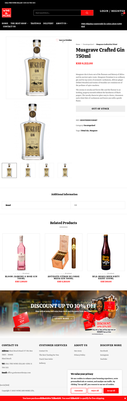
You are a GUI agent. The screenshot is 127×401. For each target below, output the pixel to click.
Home (78, 44)
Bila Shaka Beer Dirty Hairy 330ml (106, 277)
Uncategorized (88, 44)
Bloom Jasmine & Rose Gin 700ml (21, 277)
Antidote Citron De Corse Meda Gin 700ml (63, 277)
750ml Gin (85, 131)
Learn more (62, 318)
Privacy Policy (79, 355)
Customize (79, 391)
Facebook (104, 351)
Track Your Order (46, 359)
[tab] (64, 194)
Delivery (42, 363)
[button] (123, 14)
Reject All (95, 391)
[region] (94, 383)
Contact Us (43, 351)
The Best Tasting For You (49, 355)
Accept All (111, 391)
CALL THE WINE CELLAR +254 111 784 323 (20, 3)
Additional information (64, 194)
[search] (87, 12)
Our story (77, 351)
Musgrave (93, 131)
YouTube (103, 359)
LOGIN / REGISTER (112, 11)
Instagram (104, 355)
